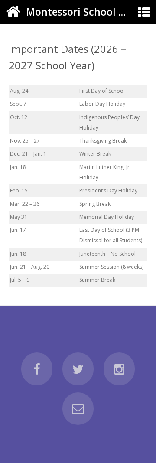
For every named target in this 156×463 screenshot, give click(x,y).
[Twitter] (78, 368)
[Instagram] (119, 368)
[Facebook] (36, 368)
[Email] (78, 408)
